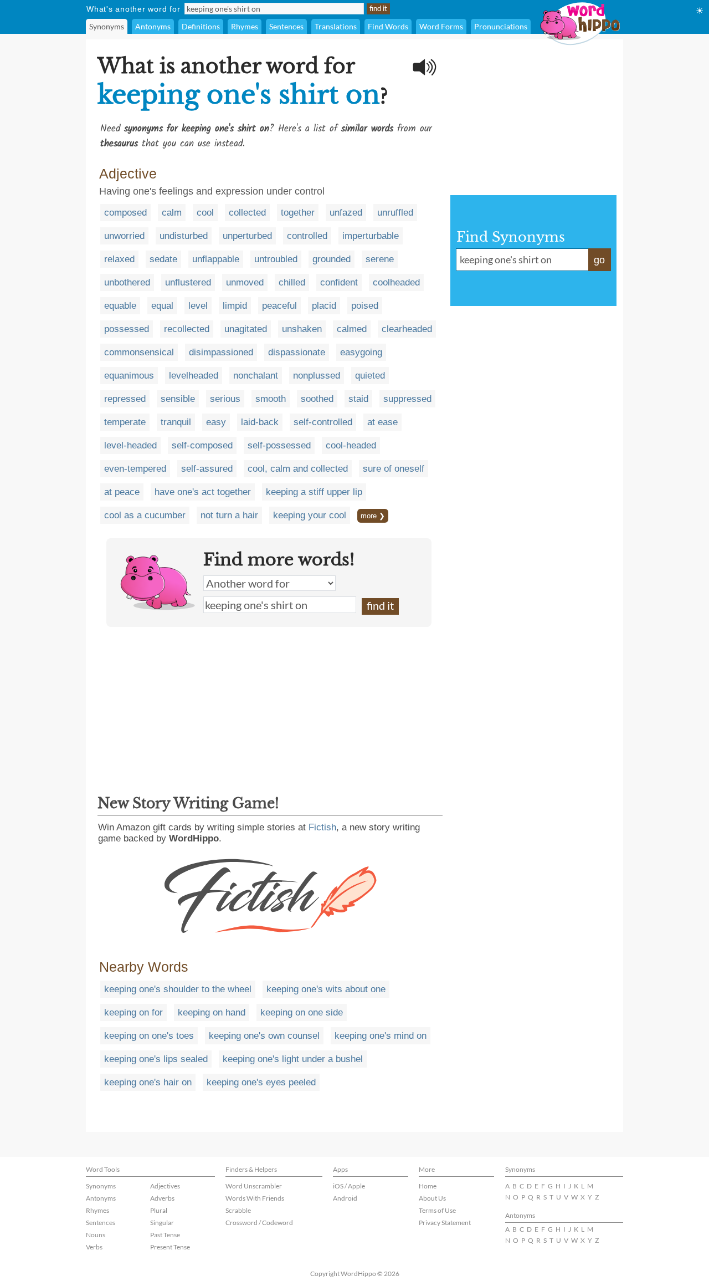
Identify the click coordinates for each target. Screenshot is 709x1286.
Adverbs (162, 1198)
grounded (331, 259)
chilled (292, 282)
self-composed (202, 445)
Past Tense (165, 1235)
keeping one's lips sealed (156, 1059)
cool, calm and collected (298, 468)
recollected (186, 329)
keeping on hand (211, 1012)
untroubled (275, 259)
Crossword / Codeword (259, 1222)
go (599, 260)
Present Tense (170, 1247)
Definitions (201, 26)
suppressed (407, 399)
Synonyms (106, 26)
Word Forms (441, 26)
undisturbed (184, 236)
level (198, 305)
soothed (317, 399)
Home (427, 1186)
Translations (336, 26)
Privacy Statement (445, 1222)
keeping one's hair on (148, 1082)
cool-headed (351, 445)
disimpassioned (221, 352)
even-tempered (135, 468)
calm (172, 212)
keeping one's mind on (381, 1035)
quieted (370, 375)
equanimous (129, 375)
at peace (122, 492)
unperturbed (247, 236)
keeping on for (133, 1012)
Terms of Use (437, 1210)
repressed (125, 399)
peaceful (279, 305)
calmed (352, 329)
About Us (432, 1198)
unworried (124, 236)
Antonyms (153, 26)
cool (205, 212)
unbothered (127, 282)
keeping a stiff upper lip (314, 492)
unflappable (215, 259)
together (298, 212)
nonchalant (255, 375)
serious (225, 399)
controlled (307, 236)
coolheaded (396, 282)
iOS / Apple (349, 1186)
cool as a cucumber (145, 515)
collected (247, 212)
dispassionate (296, 352)
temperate (125, 422)
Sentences (286, 26)
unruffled (395, 212)
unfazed (346, 212)
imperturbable (370, 236)
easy (216, 422)
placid (324, 305)
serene (380, 259)
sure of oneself (393, 468)
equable (120, 305)
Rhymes (244, 26)
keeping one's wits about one (326, 989)
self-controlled (323, 422)
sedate (163, 259)
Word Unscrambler (253, 1186)
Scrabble (238, 1210)
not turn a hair (229, 515)
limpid (235, 305)
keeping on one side (301, 1012)
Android (345, 1198)
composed (125, 212)
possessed (126, 329)
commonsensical (139, 352)
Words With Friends (254, 1198)
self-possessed (279, 445)
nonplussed (316, 375)
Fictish (322, 827)
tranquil (176, 422)
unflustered (188, 282)
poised (364, 305)
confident (339, 282)
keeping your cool (309, 515)
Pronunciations (500, 26)
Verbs (94, 1247)
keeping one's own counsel (264, 1035)
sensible (178, 399)
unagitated (245, 329)
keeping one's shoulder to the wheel (177, 989)
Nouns (95, 1235)
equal (162, 305)
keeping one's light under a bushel (293, 1059)
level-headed (130, 445)
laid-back (260, 422)
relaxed (119, 259)
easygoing (361, 352)
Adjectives (165, 1186)
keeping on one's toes (149, 1035)
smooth (270, 399)
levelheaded (193, 375)
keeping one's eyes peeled (261, 1082)
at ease (382, 422)
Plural (158, 1210)
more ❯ (373, 516)
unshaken (302, 329)
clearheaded (407, 329)
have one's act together (203, 492)
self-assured (207, 468)
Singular (162, 1222)
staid (358, 399)
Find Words (388, 26)
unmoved (245, 282)
